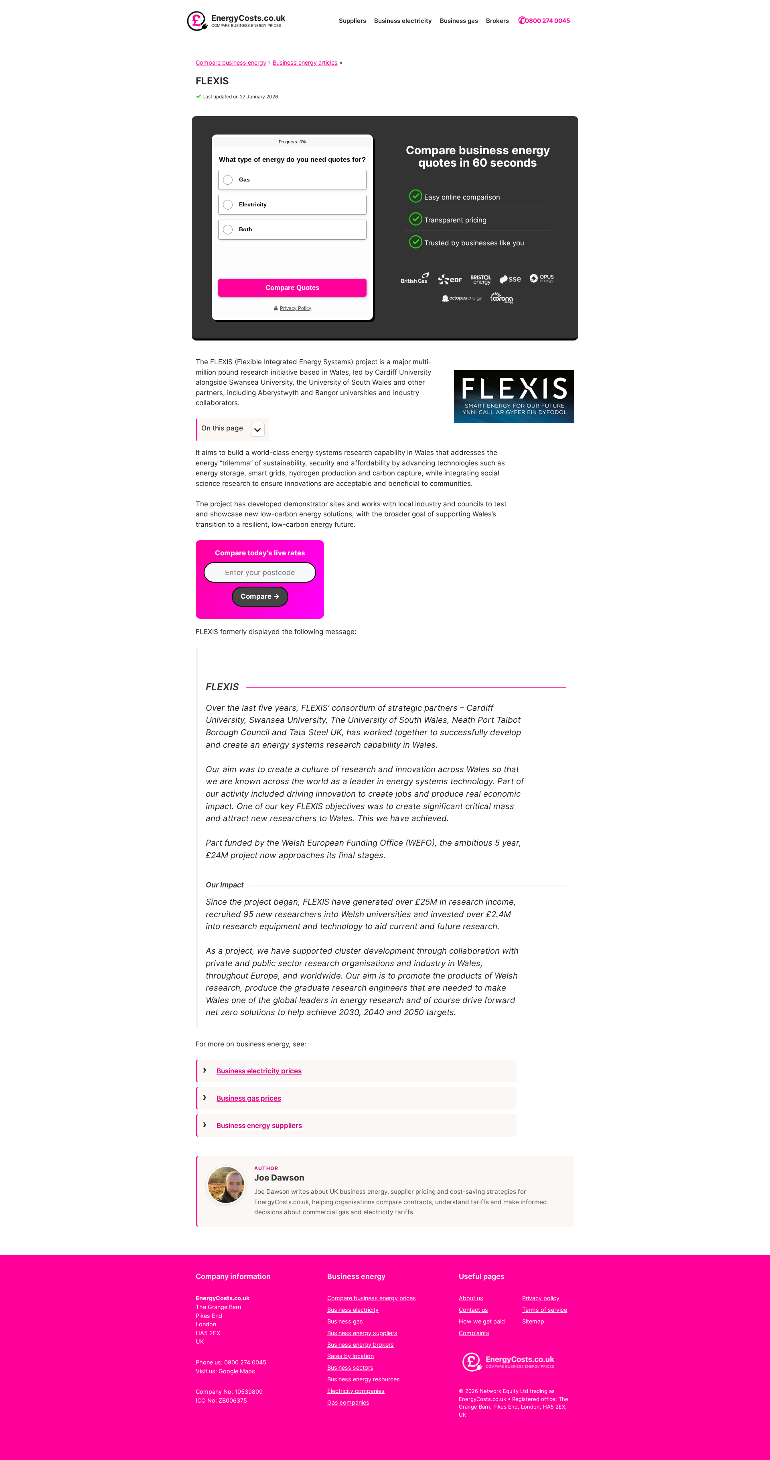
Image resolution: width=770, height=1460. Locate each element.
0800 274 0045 (547, 20)
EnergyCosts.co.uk (248, 18)
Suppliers (352, 20)
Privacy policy (540, 1298)
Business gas (459, 20)
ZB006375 (233, 1400)
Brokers (497, 20)
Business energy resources (363, 1379)
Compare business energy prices (371, 1298)
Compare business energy (231, 62)
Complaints (474, 1332)
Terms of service (544, 1309)
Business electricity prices (259, 1071)
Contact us (473, 1309)
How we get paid (482, 1321)
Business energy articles (305, 62)
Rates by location (350, 1355)
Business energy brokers (360, 1344)
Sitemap (533, 1321)
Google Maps (237, 1371)
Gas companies (348, 1402)
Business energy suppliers (259, 1126)
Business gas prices (249, 1098)
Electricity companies (356, 1390)
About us (471, 1298)
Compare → (260, 596)
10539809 (249, 1391)
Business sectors (350, 1367)
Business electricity (403, 20)
